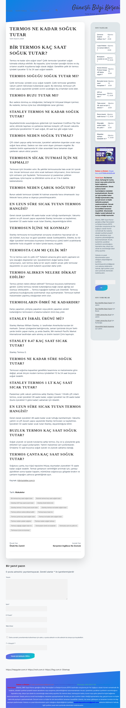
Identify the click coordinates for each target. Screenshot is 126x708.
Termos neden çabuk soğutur (21, 521)
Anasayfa (9, 11)
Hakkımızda (45, 11)
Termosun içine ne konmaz (20, 530)
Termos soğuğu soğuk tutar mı (21, 526)
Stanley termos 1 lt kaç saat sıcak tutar (24, 507)
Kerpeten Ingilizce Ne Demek (67, 546)
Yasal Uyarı (34, 11)
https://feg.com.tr (53, 669)
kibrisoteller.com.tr (26, 480)
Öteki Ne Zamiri (17, 546)
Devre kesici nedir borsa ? (102, 115)
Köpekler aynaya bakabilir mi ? (102, 136)
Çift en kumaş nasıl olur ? (101, 94)
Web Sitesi (9, 626)
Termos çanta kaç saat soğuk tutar (23, 516)
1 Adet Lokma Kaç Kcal (103, 315)
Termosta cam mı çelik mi (68, 526)
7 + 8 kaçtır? (11, 643)
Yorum (8, 577)
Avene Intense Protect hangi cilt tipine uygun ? (102, 71)
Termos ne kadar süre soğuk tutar (50, 516)
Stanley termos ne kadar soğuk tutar (54, 507)
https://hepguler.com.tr (16, 669)
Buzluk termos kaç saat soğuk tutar (48, 498)
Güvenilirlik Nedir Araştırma (104, 326)
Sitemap (66, 669)
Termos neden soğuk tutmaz (44, 521)
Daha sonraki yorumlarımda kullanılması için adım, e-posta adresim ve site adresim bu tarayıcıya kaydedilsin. (46, 637)
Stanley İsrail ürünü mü (45, 503)
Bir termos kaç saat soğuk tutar (21, 498)
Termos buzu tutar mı (45, 512)
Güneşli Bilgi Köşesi (96, 7)
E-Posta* (9, 615)
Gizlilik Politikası (21, 11)
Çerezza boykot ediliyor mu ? (101, 37)
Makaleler (20, 492)
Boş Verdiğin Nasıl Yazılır (103, 303)
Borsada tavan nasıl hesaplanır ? (102, 83)
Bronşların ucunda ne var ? (102, 59)
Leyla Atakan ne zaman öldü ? (102, 48)
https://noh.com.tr (36, 669)
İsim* (7, 604)
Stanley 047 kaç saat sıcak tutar (22, 503)
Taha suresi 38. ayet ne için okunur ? (102, 105)
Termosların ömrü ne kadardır (45, 526)
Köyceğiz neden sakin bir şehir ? (101, 125)
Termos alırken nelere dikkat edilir (22, 512)
